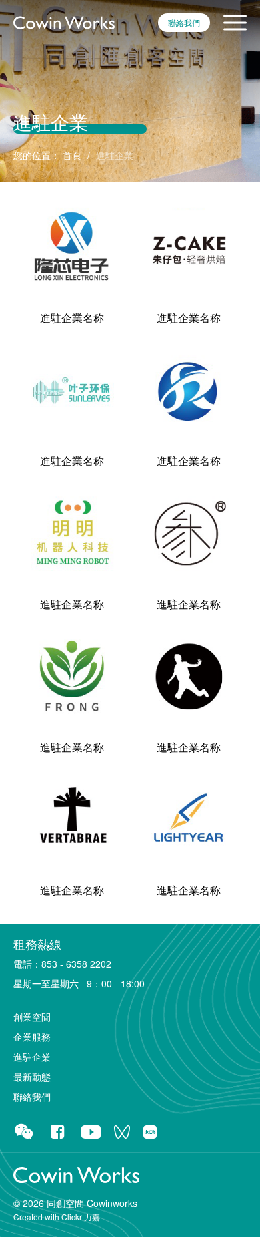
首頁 (72, 155)
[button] (235, 23)
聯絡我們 (184, 22)
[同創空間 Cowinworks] (64, 21)
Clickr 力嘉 (80, 1216)
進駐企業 (32, 1056)
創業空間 (32, 1016)
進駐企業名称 (72, 317)
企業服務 (32, 1036)
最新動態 (32, 1076)
